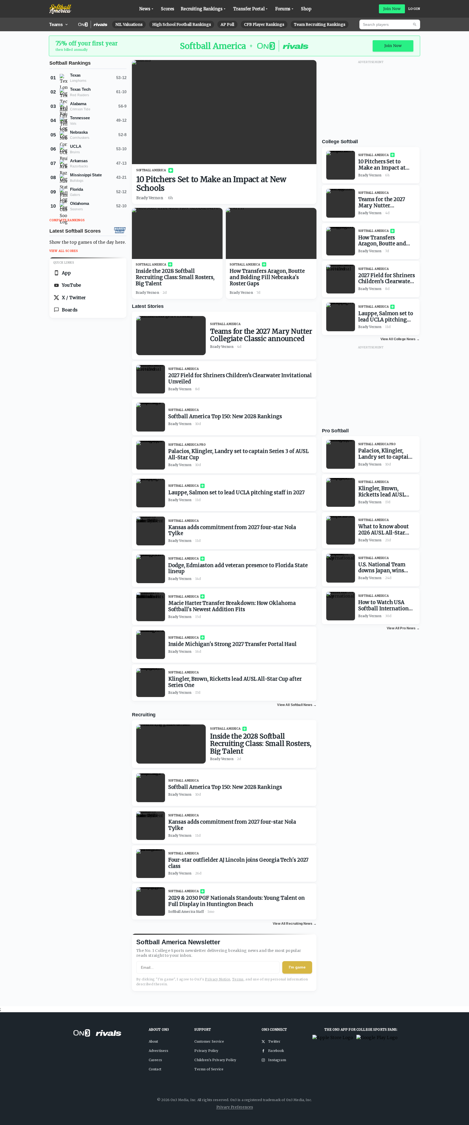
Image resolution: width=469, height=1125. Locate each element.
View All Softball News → (296, 705)
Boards (70, 309)
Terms (238, 979)
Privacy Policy (206, 1051)
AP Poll (227, 24)
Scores (168, 8)
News (144, 8)
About (153, 1041)
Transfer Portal (249, 8)
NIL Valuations (128, 24)
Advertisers (159, 1051)
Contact (155, 1069)
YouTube (71, 285)
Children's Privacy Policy (215, 1060)
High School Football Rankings (181, 24)
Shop (306, 8)
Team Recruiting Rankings (319, 24)
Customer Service (209, 1041)
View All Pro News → (403, 628)
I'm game (297, 967)
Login (414, 9)
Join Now (392, 8)
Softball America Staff (186, 912)
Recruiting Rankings (202, 8)
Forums (283, 8)
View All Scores (63, 251)
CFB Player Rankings (264, 24)
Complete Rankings (67, 220)
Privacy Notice (217, 979)
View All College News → (400, 339)
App (66, 273)
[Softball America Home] (60, 9)
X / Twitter (74, 297)
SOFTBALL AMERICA (151, 170)
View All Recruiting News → (294, 924)
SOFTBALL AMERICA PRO (187, 444)
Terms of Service (208, 1069)
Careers (155, 1060)
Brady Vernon (149, 197)
